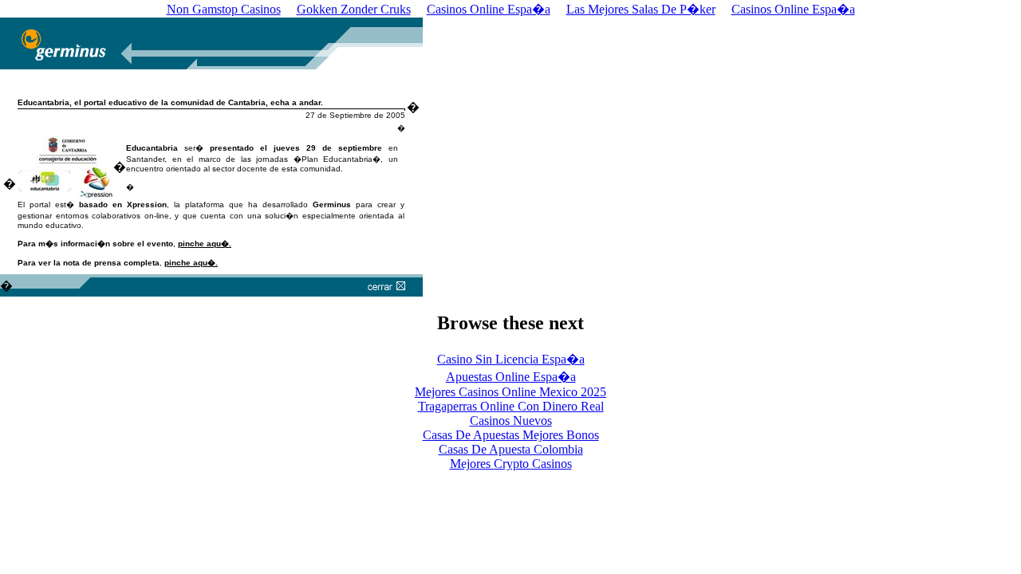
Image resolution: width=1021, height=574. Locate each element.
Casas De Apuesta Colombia (511, 449)
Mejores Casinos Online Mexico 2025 (510, 392)
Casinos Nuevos (511, 420)
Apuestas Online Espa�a (511, 376)
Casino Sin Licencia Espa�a (511, 359)
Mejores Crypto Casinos (511, 463)
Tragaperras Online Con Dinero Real (511, 406)
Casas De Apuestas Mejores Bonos (511, 435)
